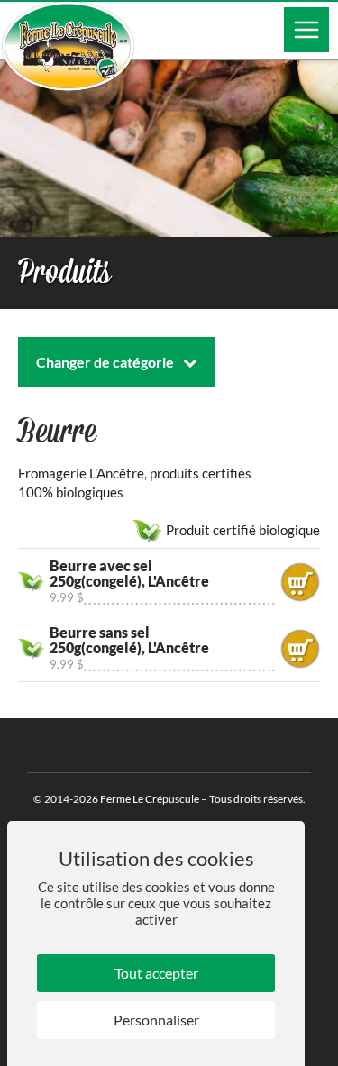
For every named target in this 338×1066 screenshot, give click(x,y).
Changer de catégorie (105, 361)
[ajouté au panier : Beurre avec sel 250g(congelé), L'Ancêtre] (300, 582)
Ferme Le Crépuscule (149, 799)
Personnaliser (156, 1019)
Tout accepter (156, 972)
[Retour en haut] (322, 1050)
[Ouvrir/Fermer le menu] (306, 29)
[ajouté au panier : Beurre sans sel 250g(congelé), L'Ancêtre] (300, 649)
